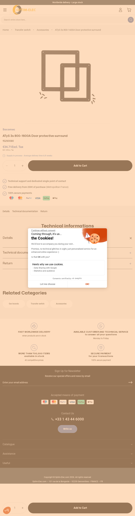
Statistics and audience (44, 271)
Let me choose (47, 284)
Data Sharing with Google (45, 268)
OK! (87, 284)
